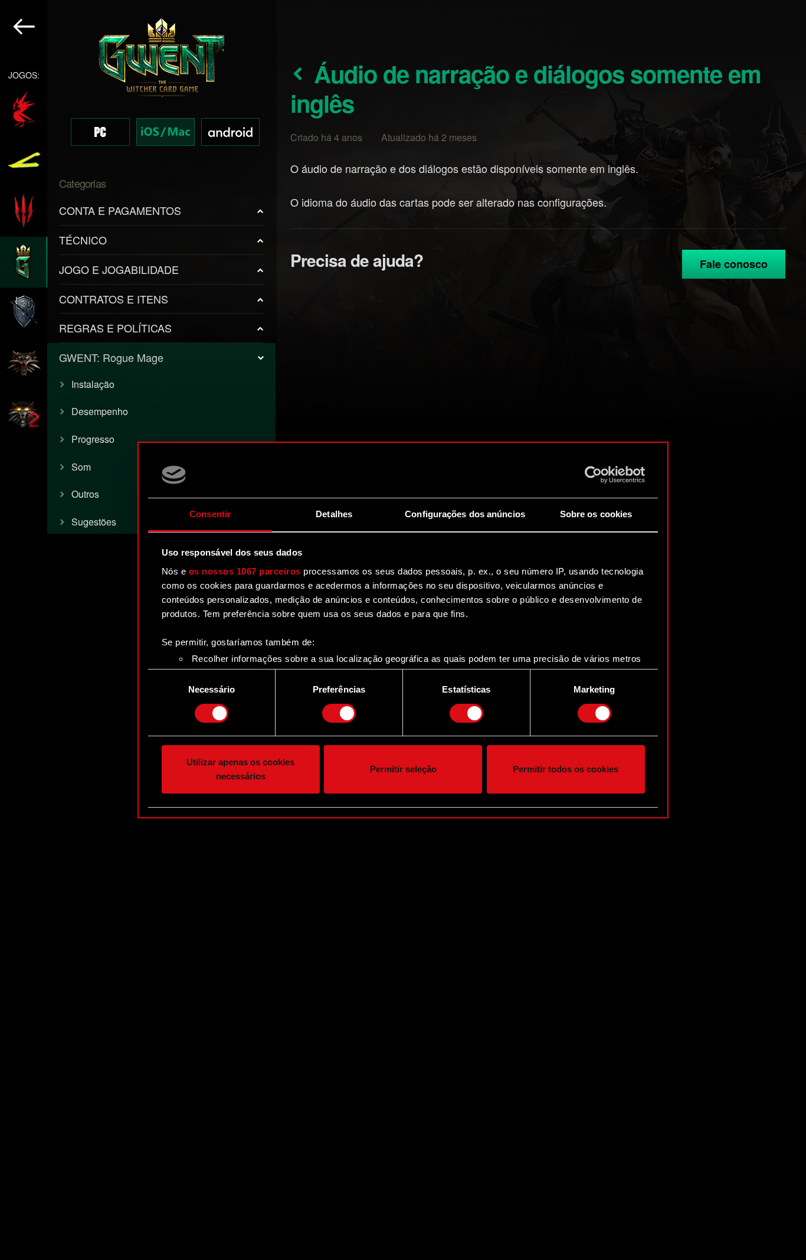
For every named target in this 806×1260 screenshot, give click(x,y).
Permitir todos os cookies (565, 770)
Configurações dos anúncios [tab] (465, 514)
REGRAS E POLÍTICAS (115, 327)
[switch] (339, 713)
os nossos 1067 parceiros (245, 571)
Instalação (92, 384)
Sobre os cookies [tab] (596, 514)
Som (81, 467)
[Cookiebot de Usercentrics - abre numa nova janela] (593, 475)
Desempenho (99, 411)
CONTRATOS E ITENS (113, 298)
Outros (85, 494)
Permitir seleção (403, 770)
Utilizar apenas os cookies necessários (240, 770)
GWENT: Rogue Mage (111, 357)
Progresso (92, 439)
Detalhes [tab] (334, 514)
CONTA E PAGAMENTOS (120, 210)
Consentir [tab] (210, 514)
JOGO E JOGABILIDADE (119, 269)
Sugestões (93, 521)
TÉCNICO (83, 239)
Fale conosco (734, 264)
